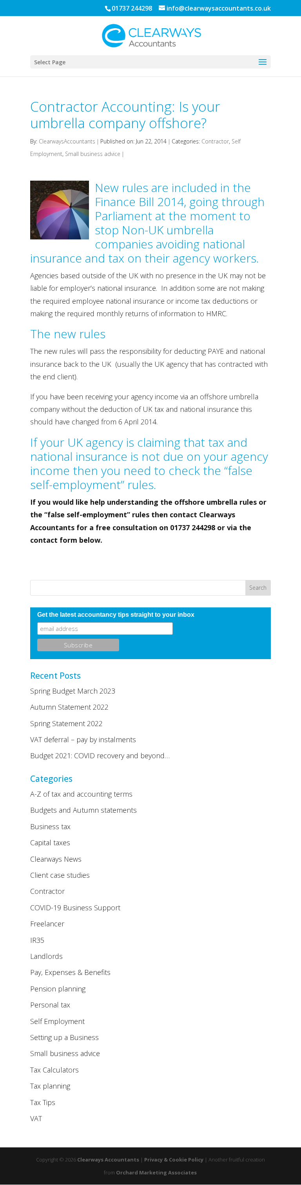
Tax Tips (42, 1102)
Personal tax (50, 1004)
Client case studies (60, 875)
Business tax (50, 826)
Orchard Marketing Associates (156, 1172)
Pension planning (57, 988)
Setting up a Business (64, 1037)
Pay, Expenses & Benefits (70, 972)
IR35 (37, 940)
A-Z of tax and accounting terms (81, 794)
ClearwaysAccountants (67, 141)
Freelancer (47, 923)
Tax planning (50, 1086)
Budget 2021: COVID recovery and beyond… (100, 755)
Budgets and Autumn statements (83, 810)
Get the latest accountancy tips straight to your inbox (115, 614)
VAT (36, 1118)
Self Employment (57, 1021)
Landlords (46, 956)
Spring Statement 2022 (66, 723)
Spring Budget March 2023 (72, 691)
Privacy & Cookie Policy (173, 1159)
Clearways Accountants (108, 1159)
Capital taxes (50, 842)
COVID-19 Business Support (75, 907)
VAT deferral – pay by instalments (83, 739)
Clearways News (56, 859)
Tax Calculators (54, 1069)
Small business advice (92, 154)
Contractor (215, 141)
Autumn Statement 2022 (69, 707)
